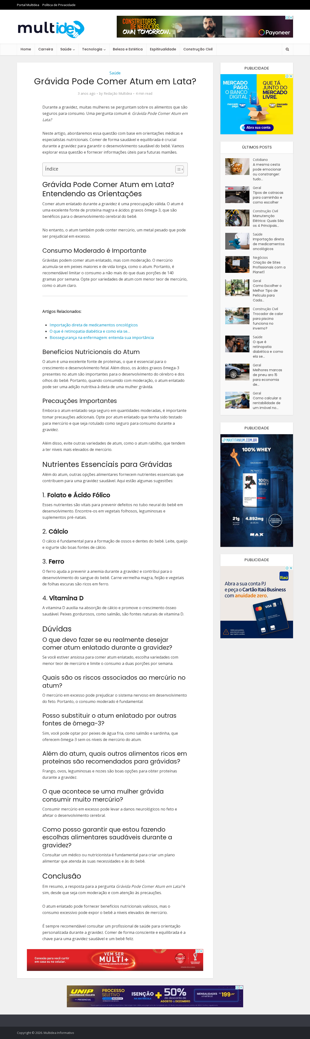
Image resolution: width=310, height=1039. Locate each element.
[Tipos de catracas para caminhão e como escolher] (239, 194)
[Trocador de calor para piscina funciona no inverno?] (239, 315)
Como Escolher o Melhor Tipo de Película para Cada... (267, 293)
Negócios (260, 257)
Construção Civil (198, 49)
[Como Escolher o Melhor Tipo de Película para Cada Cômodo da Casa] (239, 287)
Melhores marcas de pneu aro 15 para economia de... (267, 377)
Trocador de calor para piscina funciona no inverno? (268, 321)
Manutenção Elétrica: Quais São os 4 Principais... (268, 220)
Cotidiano (260, 159)
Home (26, 49)
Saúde (65, 49)
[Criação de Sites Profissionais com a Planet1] (239, 264)
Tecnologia (92, 49)
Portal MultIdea (28, 5)
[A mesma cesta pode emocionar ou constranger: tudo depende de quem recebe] (239, 166)
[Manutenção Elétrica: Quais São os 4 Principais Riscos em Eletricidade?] (239, 218)
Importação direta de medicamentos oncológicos (269, 244)
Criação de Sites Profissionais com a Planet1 (269, 267)
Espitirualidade (163, 49)
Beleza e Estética (128, 49)
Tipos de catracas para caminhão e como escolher (268, 197)
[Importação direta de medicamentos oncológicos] (239, 241)
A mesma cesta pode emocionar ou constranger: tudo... (267, 171)
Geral (257, 187)
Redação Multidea (118, 93)
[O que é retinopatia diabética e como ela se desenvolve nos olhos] (239, 344)
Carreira (45, 49)
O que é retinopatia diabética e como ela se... (268, 349)
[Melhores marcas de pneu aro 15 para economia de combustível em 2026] (239, 372)
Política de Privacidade (59, 5)
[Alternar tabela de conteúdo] (177, 169)
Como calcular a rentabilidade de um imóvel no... (267, 403)
